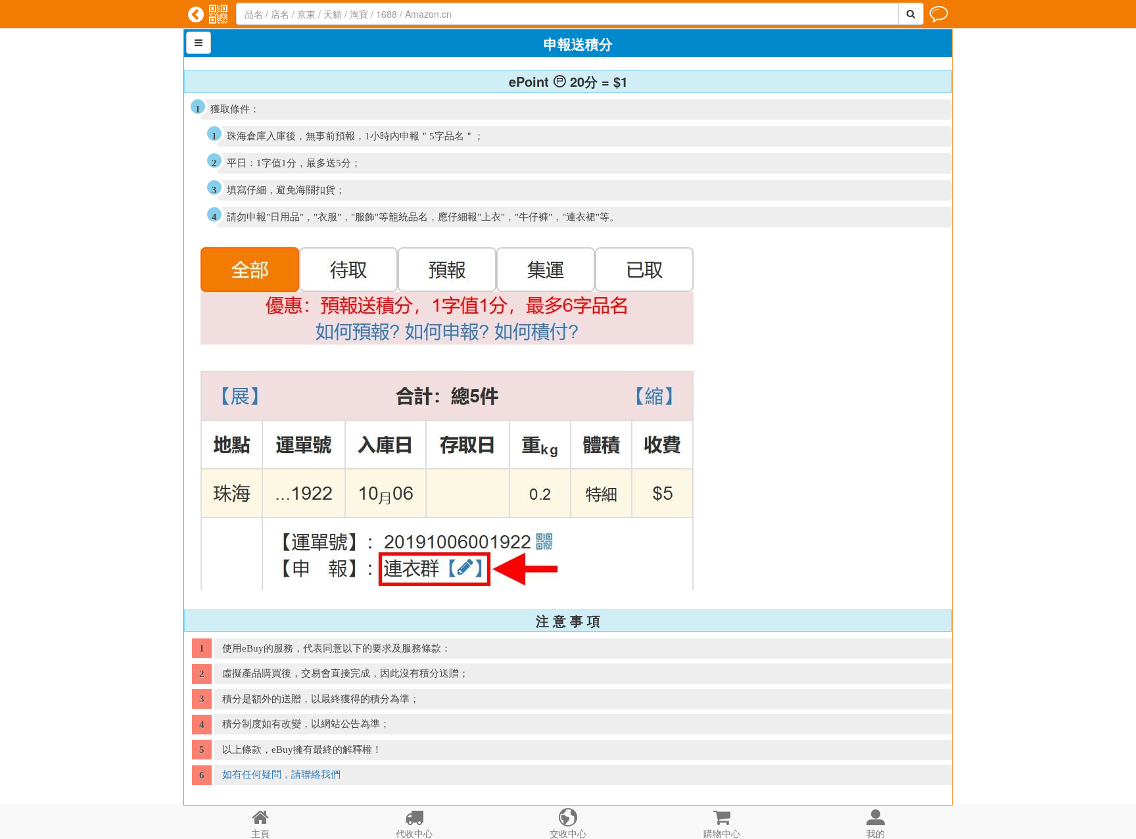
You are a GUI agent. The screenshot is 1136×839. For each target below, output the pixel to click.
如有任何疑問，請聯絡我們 (281, 774)
